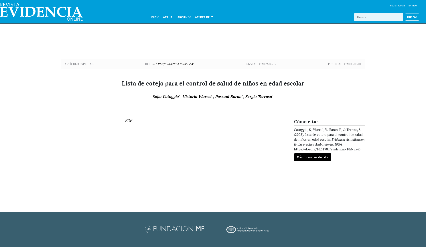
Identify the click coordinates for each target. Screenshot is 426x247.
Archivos (184, 17)
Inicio (155, 17)
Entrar (412, 5)
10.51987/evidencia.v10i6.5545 (173, 64)
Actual (168, 17)
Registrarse (397, 5)
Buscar (412, 17)
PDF (128, 120)
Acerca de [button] (202, 17)
